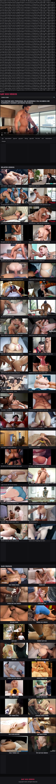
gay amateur (8, 138)
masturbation (48, 138)
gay (3, 138)
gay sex (15, 138)
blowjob (4, 141)
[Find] (54, 97)
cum (43, 138)
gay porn (21, 138)
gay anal (32, 138)
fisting (26, 138)
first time (37, 138)
